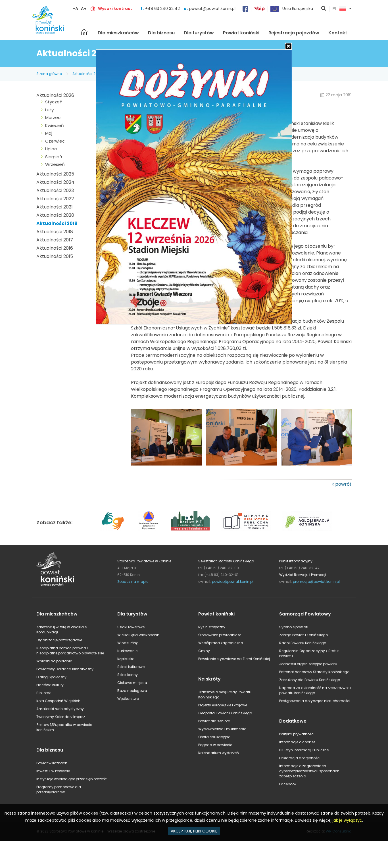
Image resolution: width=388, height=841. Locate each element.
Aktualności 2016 (54, 248)
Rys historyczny (211, 627)
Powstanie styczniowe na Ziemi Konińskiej (234, 658)
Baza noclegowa (132, 690)
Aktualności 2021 (54, 207)
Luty (49, 110)
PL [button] (335, 8)
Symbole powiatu (294, 627)
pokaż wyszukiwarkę (324, 9)
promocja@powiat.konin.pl (316, 581)
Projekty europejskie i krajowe (222, 705)
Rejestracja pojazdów (293, 33)
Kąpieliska (126, 658)
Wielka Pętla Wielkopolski (138, 635)
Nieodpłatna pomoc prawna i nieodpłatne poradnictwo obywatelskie (70, 651)
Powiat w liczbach (51, 763)
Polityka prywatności (296, 734)
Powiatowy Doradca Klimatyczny (64, 669)
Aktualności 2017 (54, 240)
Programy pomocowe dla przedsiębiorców (58, 789)
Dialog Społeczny (51, 677)
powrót (343, 484)
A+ (83, 8)
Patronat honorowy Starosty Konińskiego (314, 671)
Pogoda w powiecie (215, 744)
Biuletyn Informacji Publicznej (304, 750)
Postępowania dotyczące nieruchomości (314, 700)
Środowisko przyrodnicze (219, 635)
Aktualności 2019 (86, 73)
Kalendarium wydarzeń (218, 752)
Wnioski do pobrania (54, 661)
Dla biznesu (161, 33)
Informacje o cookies (297, 742)
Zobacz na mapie (132, 581)
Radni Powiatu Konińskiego (302, 642)
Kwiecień (54, 125)
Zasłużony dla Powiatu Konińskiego (309, 679)
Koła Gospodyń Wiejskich (58, 700)
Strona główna (84, 32)
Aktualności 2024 (55, 182)
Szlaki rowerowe (131, 627)
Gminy (204, 650)
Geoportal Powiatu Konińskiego (225, 713)
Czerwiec (55, 141)
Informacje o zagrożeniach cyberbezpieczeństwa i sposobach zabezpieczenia (309, 771)
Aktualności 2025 (55, 174)
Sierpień (53, 157)
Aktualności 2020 (55, 215)
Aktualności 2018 (54, 231)
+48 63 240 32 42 (163, 8)
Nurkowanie (127, 650)
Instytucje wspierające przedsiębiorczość (71, 779)
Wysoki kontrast (115, 8)
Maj (48, 133)
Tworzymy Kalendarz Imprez (60, 716)
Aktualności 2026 (55, 95)
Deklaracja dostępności (299, 758)
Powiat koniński (241, 33)
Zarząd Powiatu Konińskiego (303, 635)
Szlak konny (127, 674)
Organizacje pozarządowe (59, 640)
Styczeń (53, 102)
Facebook (287, 784)
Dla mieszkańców (118, 33)
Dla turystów (199, 33)
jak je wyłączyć (347, 820)
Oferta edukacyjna (214, 736)
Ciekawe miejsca (132, 682)
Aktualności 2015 (54, 256)
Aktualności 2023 (55, 190)
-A (75, 8)
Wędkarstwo (128, 698)
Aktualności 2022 (55, 198)
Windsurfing (128, 642)
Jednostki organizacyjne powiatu (308, 663)
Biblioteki (43, 692)
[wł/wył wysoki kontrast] (93, 8)
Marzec (53, 117)
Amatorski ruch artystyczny (60, 708)
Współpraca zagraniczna (220, 642)
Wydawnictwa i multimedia (222, 729)
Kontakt (337, 33)
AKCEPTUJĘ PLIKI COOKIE (194, 831)
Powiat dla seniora (214, 721)
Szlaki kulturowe (131, 666)
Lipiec (51, 149)
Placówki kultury (50, 685)
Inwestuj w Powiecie (53, 771)
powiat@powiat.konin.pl (212, 8)
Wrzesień (55, 164)
